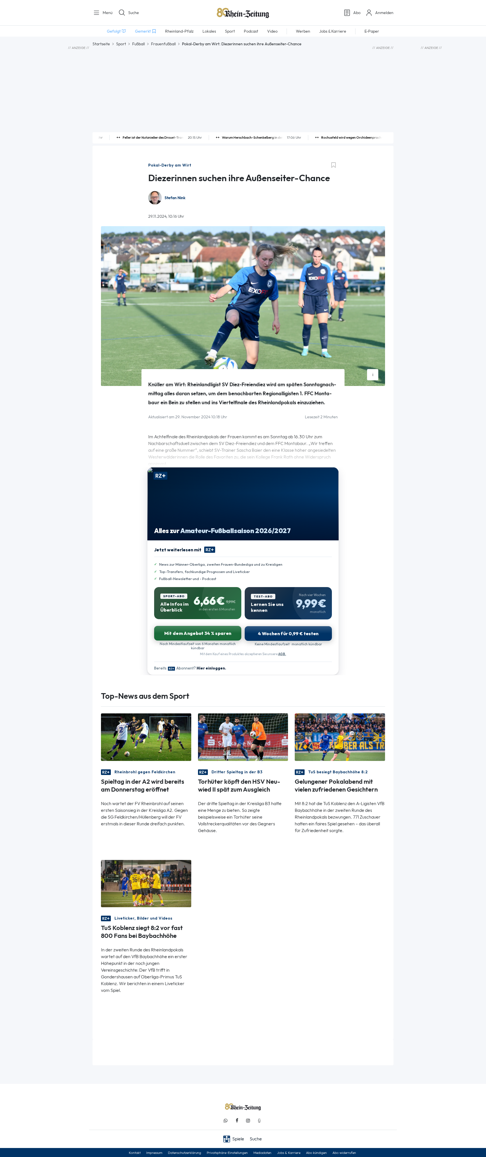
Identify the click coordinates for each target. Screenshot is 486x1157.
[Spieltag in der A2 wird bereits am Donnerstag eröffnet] (146, 737)
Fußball (138, 43)
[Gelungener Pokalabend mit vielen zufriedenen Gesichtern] (340, 737)
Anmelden (384, 12)
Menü (107, 12)
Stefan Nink (175, 198)
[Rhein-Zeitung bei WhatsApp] (225, 1121)
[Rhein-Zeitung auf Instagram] (248, 1121)
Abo (357, 12)
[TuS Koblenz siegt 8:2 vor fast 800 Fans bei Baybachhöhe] (146, 883)
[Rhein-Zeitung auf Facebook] (237, 1121)
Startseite (101, 43)
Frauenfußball (163, 43)
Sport (121, 43)
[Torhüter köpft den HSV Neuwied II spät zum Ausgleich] (243, 737)
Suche (133, 12)
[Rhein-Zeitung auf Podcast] (259, 1121)
